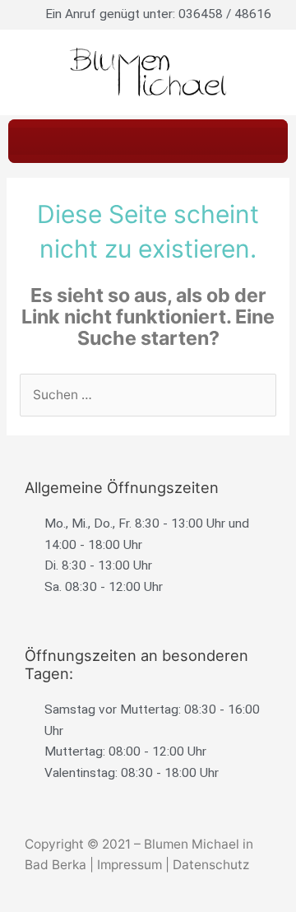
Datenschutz (211, 864)
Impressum (129, 864)
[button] (148, 141)
